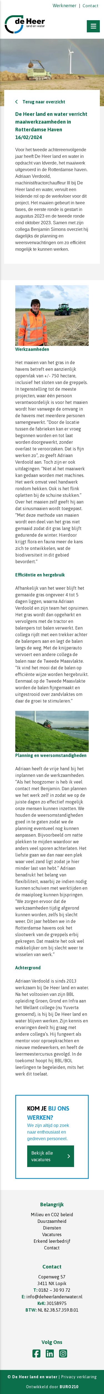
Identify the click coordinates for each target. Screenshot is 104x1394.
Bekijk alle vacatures (42, 1156)
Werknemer (64, 5)
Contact (90, 5)
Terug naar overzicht (43, 101)
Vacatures (52, 1234)
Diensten (52, 1227)
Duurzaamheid (52, 1221)
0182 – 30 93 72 (54, 1290)
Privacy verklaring (79, 1377)
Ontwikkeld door (52, 1387)
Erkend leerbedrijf (52, 1241)
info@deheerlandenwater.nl (54, 1296)
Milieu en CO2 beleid (52, 1214)
